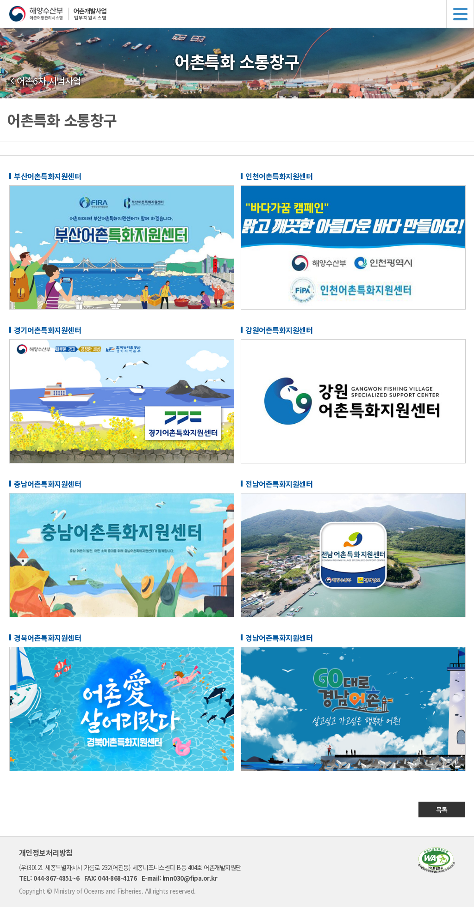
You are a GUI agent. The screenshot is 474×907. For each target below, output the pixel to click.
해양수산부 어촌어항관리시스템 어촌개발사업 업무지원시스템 (241, 14)
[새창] (436, 870)
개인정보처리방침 (46, 852)
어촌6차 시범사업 (49, 80)
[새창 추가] (121, 306)
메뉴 (460, 14)
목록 (442, 809)
